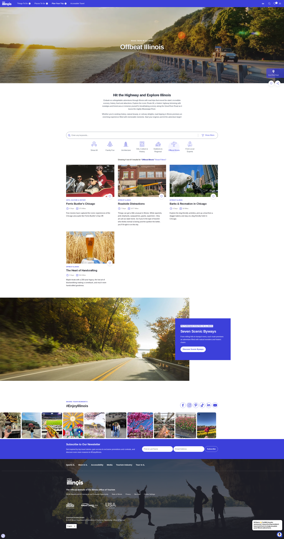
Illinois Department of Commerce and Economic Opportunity (87, 494)
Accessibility (97, 465)
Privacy (128, 494)
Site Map (137, 494)
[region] (269, 3)
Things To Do (22, 3)
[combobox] (263, 3)
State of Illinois (117, 494)
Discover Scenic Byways (193, 349)
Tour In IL (140, 465)
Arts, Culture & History (76, 200)
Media (109, 465)
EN (263, 4)
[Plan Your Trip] (65, 3)
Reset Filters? (160, 160)
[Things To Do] (29, 3)
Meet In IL (83, 465)
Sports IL (70, 465)
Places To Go (40, 3)
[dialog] (3, 536)
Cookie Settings (149, 494)
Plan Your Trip (58, 3)
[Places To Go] (46, 3)
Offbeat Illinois (124, 200)
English (69, 526)
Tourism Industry (124, 465)
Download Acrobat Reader (75, 517)
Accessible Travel (77, 3)
